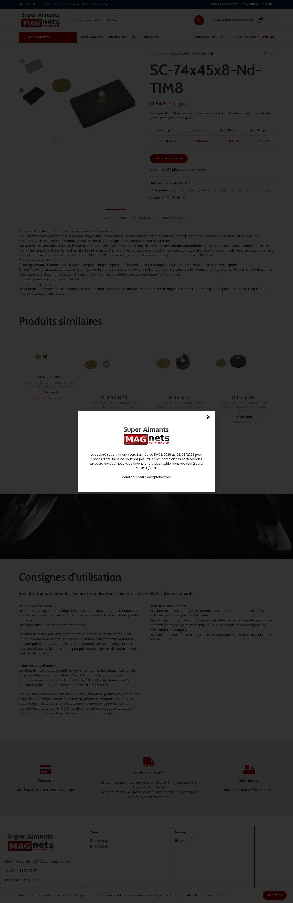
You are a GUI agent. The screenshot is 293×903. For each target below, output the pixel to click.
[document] (146, 451)
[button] (209, 417)
